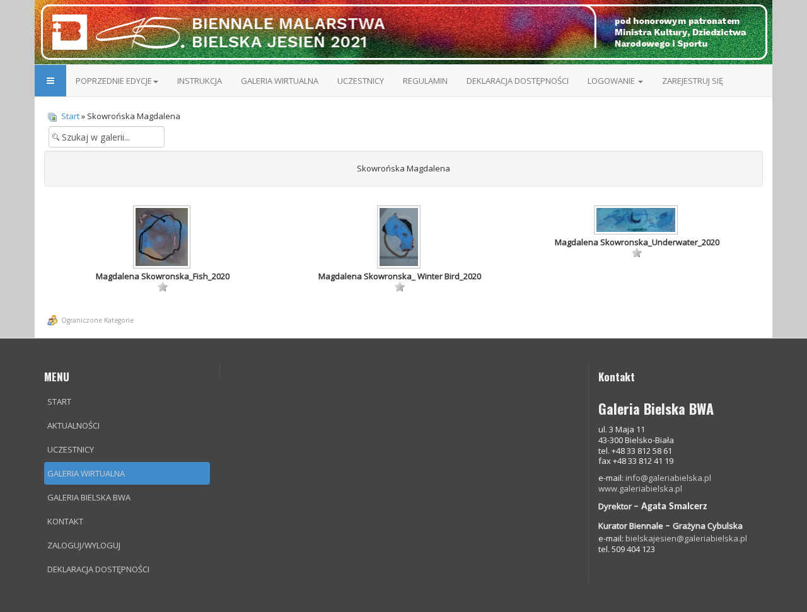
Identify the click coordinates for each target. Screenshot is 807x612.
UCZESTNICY (360, 80)
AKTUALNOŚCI (73, 425)
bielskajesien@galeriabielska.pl (686, 538)
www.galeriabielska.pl (640, 488)
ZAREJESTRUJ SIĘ (692, 80)
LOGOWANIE (612, 80)
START (59, 401)
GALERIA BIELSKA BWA (89, 497)
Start (70, 116)
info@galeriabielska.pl (668, 477)
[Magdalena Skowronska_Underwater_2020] (636, 221)
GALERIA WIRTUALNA (279, 80)
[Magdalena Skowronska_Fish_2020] (162, 238)
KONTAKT (65, 521)
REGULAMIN (425, 80)
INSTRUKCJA (199, 80)
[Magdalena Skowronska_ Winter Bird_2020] (399, 238)
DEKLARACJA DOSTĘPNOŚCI (518, 80)
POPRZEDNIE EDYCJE (114, 80)
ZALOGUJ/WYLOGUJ (83, 545)
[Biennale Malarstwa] (403, 31)
